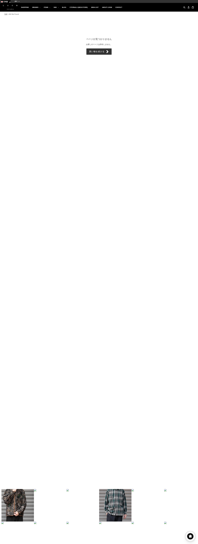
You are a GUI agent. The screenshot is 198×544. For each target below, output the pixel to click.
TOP (5, 14)
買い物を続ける (97, 51)
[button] (17, 505)
